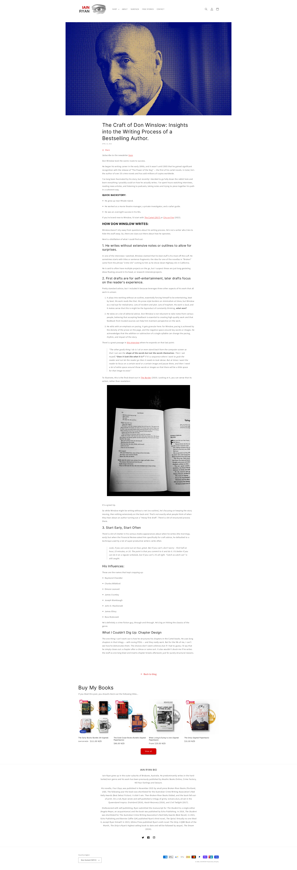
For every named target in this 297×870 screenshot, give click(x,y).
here (130, 155)
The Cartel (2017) (152, 217)
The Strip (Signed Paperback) (196, 738)
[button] (115, 9)
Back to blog (150, 674)
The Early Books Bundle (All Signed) (93, 738)
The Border (146, 377)
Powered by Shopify (213, 861)
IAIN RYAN (203, 861)
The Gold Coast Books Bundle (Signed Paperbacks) (130, 739)
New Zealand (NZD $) (88, 860)
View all (148, 751)
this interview (133, 342)
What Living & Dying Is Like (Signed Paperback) (164, 739)
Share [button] (107, 150)
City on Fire (168, 217)
